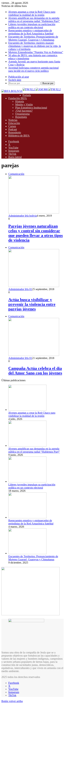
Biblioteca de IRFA (19, 135)
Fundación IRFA (17, 98)
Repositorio (14, 132)
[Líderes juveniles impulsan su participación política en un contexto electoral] (27, 481)
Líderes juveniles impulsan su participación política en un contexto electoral (31, 26)
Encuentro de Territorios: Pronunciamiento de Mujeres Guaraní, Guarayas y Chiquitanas (33, 38)
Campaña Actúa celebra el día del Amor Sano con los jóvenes (35, 370)
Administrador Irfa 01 (20, 289)
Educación (14, 123)
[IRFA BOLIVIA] (12, 91)
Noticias (12, 120)
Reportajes (21, 116)
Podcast (12, 129)
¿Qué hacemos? (24, 110)
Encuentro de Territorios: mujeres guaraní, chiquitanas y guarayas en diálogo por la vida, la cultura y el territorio (34, 46)
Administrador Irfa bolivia (22, 215)
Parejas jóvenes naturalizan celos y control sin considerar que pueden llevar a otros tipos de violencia (35, 233)
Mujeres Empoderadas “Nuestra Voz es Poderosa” (35, 52)
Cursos (12, 126)
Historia (19, 101)
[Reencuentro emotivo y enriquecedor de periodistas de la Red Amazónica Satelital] (27, 517)
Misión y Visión (24, 104)
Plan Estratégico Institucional (31, 107)
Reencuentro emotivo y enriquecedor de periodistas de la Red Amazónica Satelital (30, 32)
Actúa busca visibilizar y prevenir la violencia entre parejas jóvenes (31, 304)
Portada (27, 95)
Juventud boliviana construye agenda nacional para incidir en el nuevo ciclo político (33, 69)
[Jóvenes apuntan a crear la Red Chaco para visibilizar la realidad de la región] (27, 409)
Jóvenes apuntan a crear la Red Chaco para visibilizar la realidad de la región (31, 13)
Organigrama (22, 113)
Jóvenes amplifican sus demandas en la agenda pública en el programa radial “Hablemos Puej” (34, 20)
